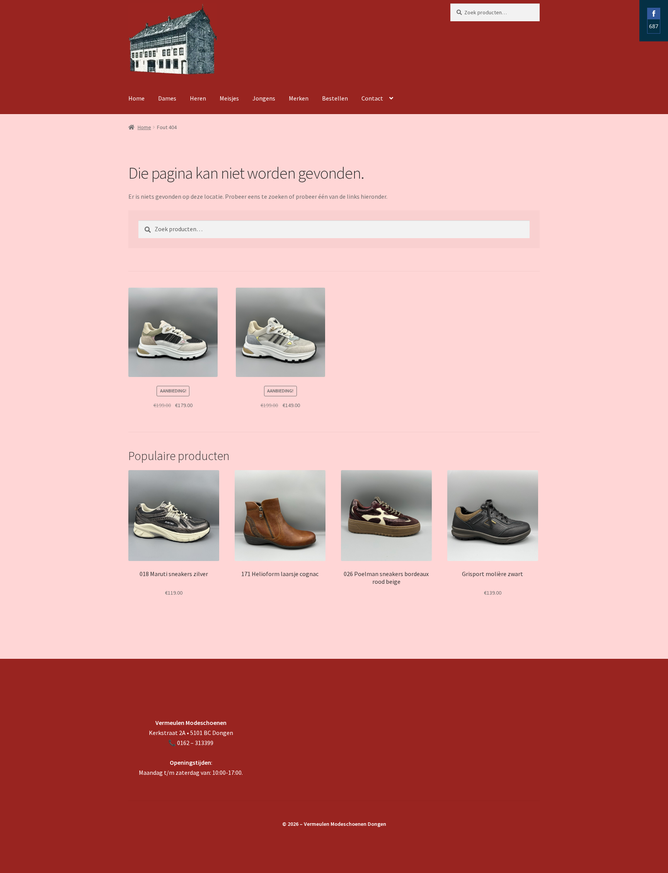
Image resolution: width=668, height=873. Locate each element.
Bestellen (335, 98)
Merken (298, 98)
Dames (167, 98)
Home (136, 98)
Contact (372, 98)
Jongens (263, 98)
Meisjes (229, 98)
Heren (198, 98)
